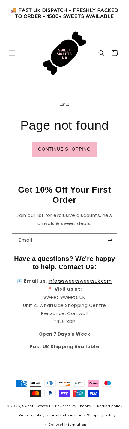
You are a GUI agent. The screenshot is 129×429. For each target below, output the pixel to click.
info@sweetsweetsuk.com (80, 281)
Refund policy (110, 406)
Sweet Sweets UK (38, 406)
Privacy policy (32, 415)
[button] (12, 53)
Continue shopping (64, 149)
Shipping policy (101, 415)
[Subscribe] (110, 240)
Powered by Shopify (73, 406)
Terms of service (65, 415)
